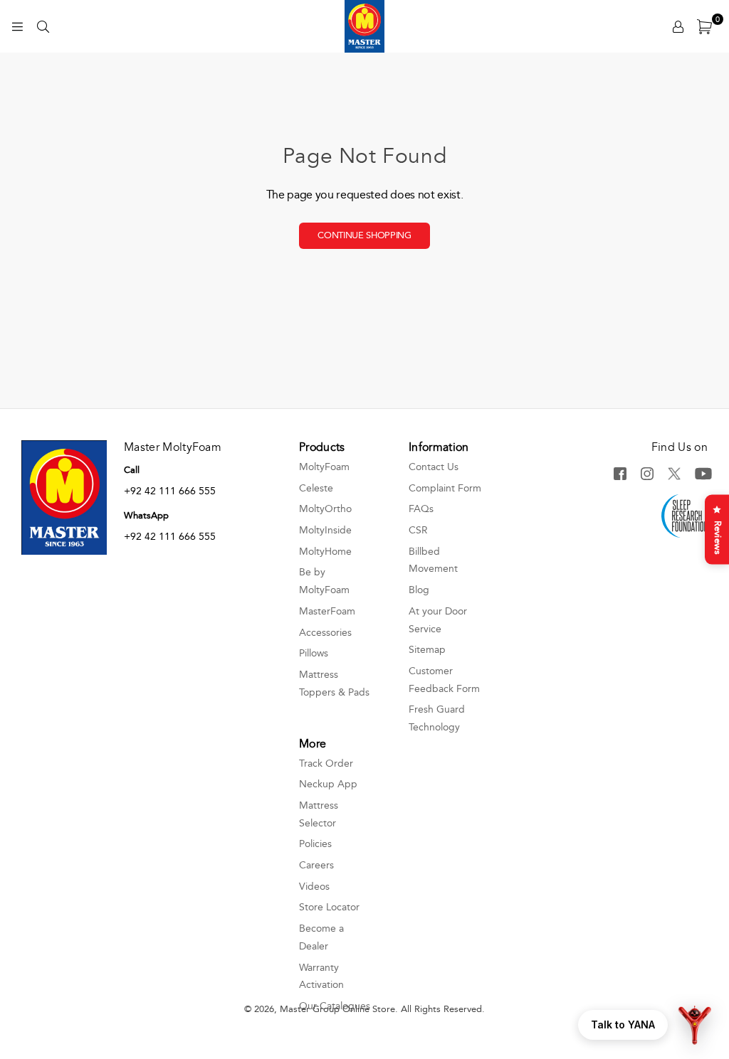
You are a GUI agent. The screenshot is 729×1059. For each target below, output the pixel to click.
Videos (314, 886)
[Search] (43, 26)
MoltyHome (325, 552)
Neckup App (328, 784)
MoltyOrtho (325, 509)
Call (132, 470)
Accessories (325, 633)
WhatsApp (146, 515)
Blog (419, 590)
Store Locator (329, 907)
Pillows (313, 653)
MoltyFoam (324, 467)
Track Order (326, 763)
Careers (316, 865)
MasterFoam (327, 611)
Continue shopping (364, 235)
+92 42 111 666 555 (170, 491)
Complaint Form (445, 488)
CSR (418, 530)
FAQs (421, 509)
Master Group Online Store (337, 1009)
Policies (315, 844)
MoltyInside (325, 530)
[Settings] (678, 26)
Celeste (316, 488)
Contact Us (433, 467)
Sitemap (427, 650)
